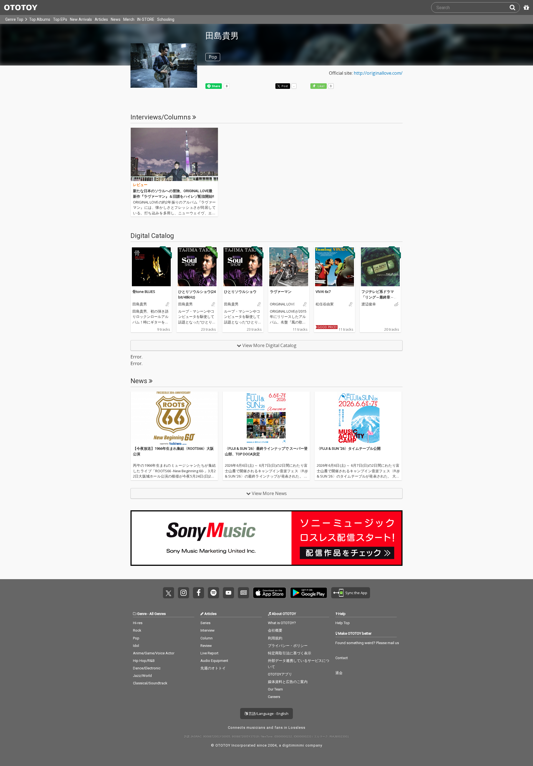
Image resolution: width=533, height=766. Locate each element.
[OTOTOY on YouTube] (228, 592)
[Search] (515, 7)
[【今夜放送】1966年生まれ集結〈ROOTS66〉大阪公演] (174, 418)
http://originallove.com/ (378, 73)
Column (206, 638)
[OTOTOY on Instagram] (183, 592)
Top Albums (39, 19)
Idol (136, 646)
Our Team (275, 689)
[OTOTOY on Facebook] (198, 592)
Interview (207, 630)
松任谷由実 (325, 304)
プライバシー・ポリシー (288, 646)
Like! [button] (321, 86)
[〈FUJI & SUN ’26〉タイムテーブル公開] (358, 418)
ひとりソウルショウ (240, 291)
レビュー (140, 185)
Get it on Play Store (308, 592)
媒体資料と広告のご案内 (288, 682)
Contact (341, 658)
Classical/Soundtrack (150, 683)
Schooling (165, 19)
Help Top (342, 623)
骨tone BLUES (143, 291)
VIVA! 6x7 (323, 291)
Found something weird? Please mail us (367, 643)
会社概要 (275, 630)
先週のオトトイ (213, 668)
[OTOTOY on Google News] (243, 592)
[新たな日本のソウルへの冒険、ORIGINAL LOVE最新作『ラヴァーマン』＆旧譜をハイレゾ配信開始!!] (174, 154)
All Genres (157, 614)
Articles (101, 19)
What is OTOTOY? (282, 623)
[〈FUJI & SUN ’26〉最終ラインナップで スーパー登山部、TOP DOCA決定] (266, 418)
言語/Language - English (268, 713)
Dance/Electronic (146, 668)
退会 (339, 673)
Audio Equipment (214, 661)
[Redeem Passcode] (525, 7)
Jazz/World (142, 676)
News (115, 19)
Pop (136, 638)
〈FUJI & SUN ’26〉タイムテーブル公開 (349, 448)
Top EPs (60, 19)
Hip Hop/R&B (144, 661)
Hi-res (137, 623)
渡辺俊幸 (368, 304)
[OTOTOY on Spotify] (213, 592)
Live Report (209, 653)
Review (206, 646)
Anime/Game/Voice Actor (153, 653)
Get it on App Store (269, 592)
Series (205, 623)
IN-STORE (145, 19)
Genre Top (14, 19)
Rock (137, 630)
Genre (142, 614)
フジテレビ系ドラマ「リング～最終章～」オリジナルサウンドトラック (379, 299)
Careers (274, 697)
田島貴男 (139, 304)
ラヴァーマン (280, 291)
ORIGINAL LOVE (282, 304)
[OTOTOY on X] (168, 592)
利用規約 (275, 638)
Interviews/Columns (161, 117)
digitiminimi (293, 745)
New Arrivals (81, 19)
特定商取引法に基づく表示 (289, 653)
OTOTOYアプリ (280, 674)
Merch (128, 19)
